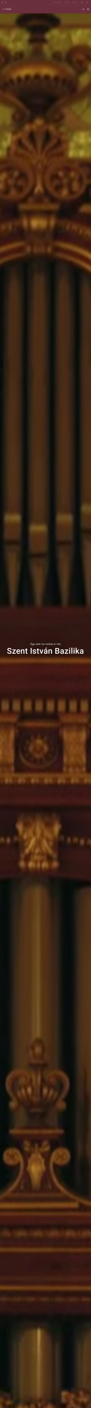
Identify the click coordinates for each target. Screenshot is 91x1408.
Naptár (67, 2)
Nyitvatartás (57, 2)
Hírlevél (75, 2)
